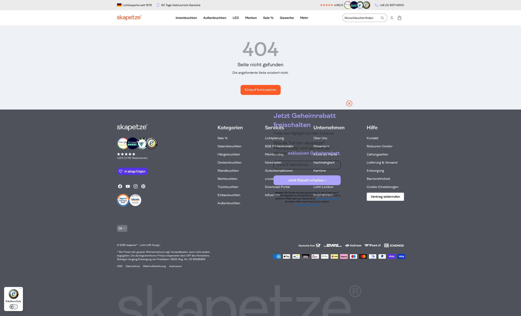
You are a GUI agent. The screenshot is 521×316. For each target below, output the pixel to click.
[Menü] (20, 289)
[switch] (14, 306)
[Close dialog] (349, 103)
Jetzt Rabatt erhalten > (307, 180)
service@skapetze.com (327, 198)
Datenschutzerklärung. (307, 204)
